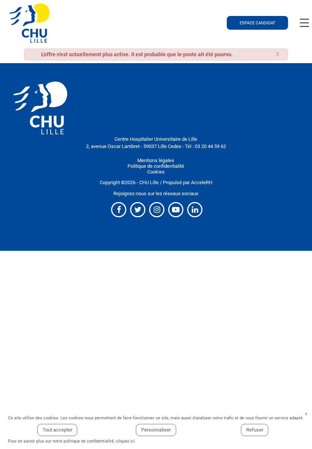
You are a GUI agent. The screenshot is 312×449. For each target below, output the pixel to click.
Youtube (175, 209)
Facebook (118, 209)
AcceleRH (201, 182)
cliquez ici (125, 441)
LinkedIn (194, 209)
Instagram (156, 209)
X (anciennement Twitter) (137, 209)
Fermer (306, 414)
